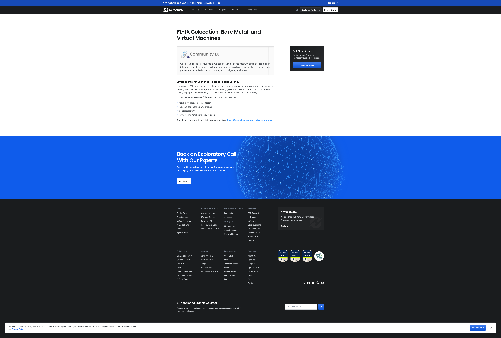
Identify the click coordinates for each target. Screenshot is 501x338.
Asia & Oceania (207, 267)
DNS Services (183, 264)
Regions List (229, 279)
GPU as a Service (208, 217)
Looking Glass (230, 271)
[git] (317, 282)
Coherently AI (206, 221)
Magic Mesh (253, 236)
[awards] (301, 256)
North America (207, 256)
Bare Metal (228, 213)
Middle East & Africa (209, 271)
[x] (303, 282)
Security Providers (184, 275)
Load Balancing (254, 225)
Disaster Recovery (184, 256)
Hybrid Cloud (182, 232)
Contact (251, 283)
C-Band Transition (184, 279)
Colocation (228, 217)
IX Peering (252, 221)
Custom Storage (231, 234)
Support (251, 264)
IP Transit (252, 217)
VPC (179, 229)
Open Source (253, 267)
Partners (251, 260)
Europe (203, 264)
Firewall (251, 240)
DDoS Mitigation (255, 229)
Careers (251, 279)
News (226, 267)
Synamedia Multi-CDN (210, 229)
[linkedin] (308, 282)
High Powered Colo (209, 225)
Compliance (253, 271)
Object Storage (230, 230)
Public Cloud (182, 213)
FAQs (250, 275)
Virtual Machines (184, 221)
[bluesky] (322, 282)
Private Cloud (182, 217)
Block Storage (230, 226)
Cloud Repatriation (184, 260)
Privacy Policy (18, 329)
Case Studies (229, 256)
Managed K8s (183, 225)
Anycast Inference (208, 213)
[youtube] (313, 282)
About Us (252, 256)
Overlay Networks (184, 271)
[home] (174, 10)
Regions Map (229, 275)
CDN (179, 267)
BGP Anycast (253, 213)
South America (207, 260)
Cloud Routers (254, 232)
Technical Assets (231, 264)
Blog (226, 260)
